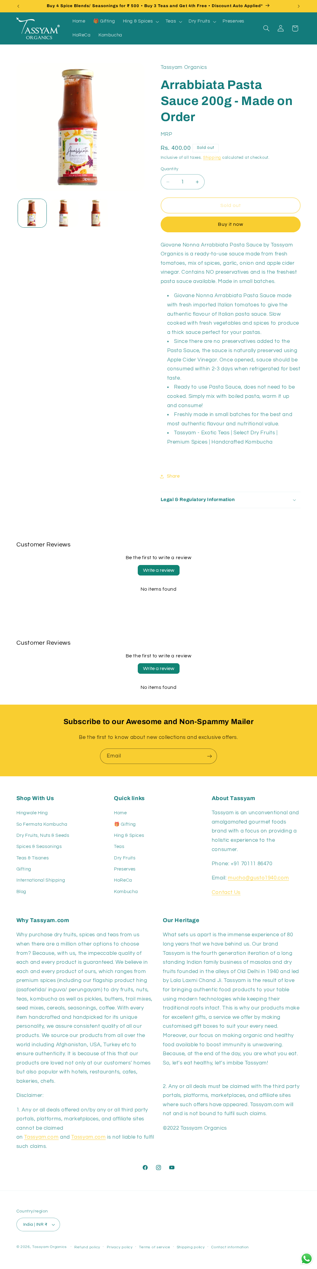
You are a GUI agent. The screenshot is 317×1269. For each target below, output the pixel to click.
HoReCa (123, 880)
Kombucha (126, 891)
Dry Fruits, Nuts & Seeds (42, 835)
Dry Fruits (124, 858)
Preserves (125, 869)
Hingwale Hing (32, 813)
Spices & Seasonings (39, 846)
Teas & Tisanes (32, 858)
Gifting (23, 869)
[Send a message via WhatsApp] (306, 1258)
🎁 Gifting (125, 824)
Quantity (170, 169)
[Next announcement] (299, 6)
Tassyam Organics (49, 1247)
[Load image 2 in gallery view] (64, 213)
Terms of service (154, 1247)
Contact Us (226, 892)
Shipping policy (191, 1247)
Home (120, 813)
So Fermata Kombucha (41, 824)
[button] (140, 21)
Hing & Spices (129, 835)
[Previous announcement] (18, 6)
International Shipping (40, 880)
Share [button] (173, 476)
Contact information (230, 1247)
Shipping (212, 158)
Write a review (158, 570)
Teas (119, 846)
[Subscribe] (209, 756)
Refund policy (87, 1247)
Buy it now (231, 224)
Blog (21, 891)
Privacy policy (120, 1247)
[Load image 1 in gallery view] (32, 213)
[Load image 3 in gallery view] (95, 213)
